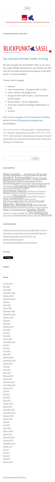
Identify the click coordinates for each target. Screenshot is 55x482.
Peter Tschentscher (43, 139)
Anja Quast (39, 136)
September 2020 (9, 360)
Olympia (31, 207)
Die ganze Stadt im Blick (30, 186)
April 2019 (6, 397)
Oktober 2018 (8, 416)
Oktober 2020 (8, 357)
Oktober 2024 (8, 317)
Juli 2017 (6, 449)
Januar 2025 (7, 308)
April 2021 (6, 351)
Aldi (22, 175)
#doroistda (11, 174)
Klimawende (41, 196)
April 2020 (6, 369)
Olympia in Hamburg (41, 207)
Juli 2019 (6, 391)
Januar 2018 (7, 434)
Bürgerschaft (21, 132)
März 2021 (7, 354)
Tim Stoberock (17, 142)
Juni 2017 (6, 453)
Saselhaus (15, 213)
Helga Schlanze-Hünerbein (36, 193)
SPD (32, 132)
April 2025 (6, 305)
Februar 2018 (8, 431)
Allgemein (11, 132)
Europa (6, 193)
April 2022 (6, 336)
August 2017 (7, 446)
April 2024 (6, 323)
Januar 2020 (7, 379)
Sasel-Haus (7, 142)
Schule (22, 213)
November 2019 (9, 385)
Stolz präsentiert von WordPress (14, 477)
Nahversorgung (10, 207)
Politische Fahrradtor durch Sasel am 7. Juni (19, 236)
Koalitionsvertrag (30, 199)
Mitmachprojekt (40, 205)
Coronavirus (8, 186)
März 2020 (7, 373)
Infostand (19, 196)
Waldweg (30, 215)
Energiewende (41, 191)
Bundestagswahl (12, 183)
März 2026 (7, 290)
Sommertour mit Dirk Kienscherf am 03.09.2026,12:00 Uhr (24, 233)
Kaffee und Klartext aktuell (13, 239)
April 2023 (6, 330)
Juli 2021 (6, 345)
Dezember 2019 (9, 382)
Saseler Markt (35, 209)
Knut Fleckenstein (13, 198)
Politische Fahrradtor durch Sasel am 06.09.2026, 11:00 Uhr (25, 230)
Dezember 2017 (9, 437)
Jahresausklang (31, 196)
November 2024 (9, 314)
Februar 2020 (8, 376)
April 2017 (6, 459)
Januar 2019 (7, 406)
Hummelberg (7, 196)
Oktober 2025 (8, 296)
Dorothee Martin (15, 190)
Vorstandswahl (19, 215)
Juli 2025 (6, 302)
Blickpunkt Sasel (12, 181)
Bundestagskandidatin (32, 181)
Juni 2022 (6, 333)
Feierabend (13, 193)
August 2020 (7, 363)
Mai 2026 (6, 286)
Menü (27, 8)
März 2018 (7, 428)
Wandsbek (37, 215)
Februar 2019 (8, 403)
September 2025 (9, 299)
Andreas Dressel (28, 136)
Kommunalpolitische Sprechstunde (24, 201)
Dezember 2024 (9, 311)
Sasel (28, 132)
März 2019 (7, 400)
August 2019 (7, 388)
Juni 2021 (6, 348)
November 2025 (9, 293)
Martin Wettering (43, 129)
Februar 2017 (8, 462)
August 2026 (7, 283)
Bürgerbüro (26, 183)
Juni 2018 (6, 425)
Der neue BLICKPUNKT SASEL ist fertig (25, 58)
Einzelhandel (31, 191)
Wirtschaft (46, 215)
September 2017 (9, 443)
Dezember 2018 (9, 409)
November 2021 (9, 342)
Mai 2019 (6, 394)
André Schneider (15, 136)
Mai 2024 (6, 320)
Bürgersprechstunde (41, 183)
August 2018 (7, 419)
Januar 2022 (7, 339)
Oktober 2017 (8, 440)
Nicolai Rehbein (22, 207)
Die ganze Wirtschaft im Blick (25, 139)
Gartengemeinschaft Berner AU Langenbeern (20, 242)
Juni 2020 (6, 366)
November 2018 (9, 413)
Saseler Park (7, 213)
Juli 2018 (6, 422)
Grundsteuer (22, 193)
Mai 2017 (6, 456)
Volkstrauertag (8, 215)
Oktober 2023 (8, 326)
